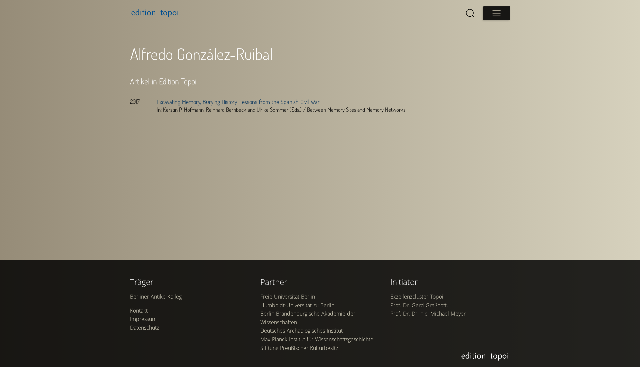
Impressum (143, 319)
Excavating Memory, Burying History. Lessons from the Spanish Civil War (238, 102)
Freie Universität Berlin (287, 296)
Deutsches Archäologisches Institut (301, 330)
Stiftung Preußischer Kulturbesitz (299, 348)
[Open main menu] (496, 13)
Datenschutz (144, 327)
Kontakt (139, 310)
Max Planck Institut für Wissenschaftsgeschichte (316, 339)
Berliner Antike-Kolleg (156, 296)
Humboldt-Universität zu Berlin (297, 305)
